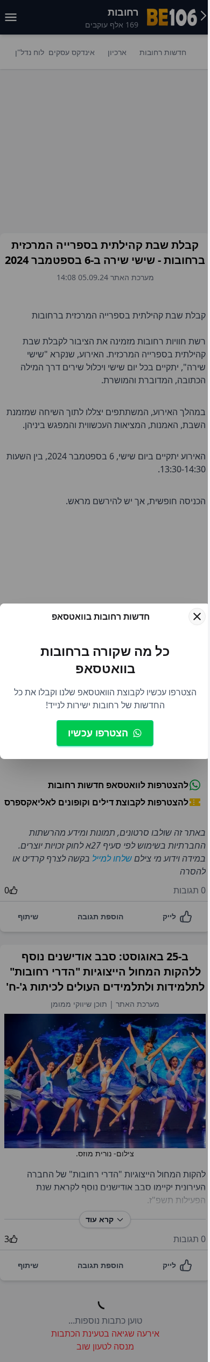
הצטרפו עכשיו (98, 732)
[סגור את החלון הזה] (197, 616)
